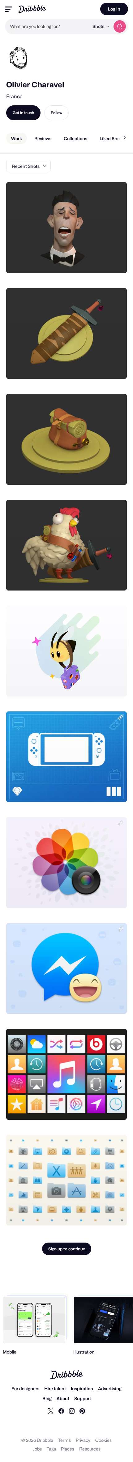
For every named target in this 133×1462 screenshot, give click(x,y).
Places (67, 1448)
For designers (25, 1388)
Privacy (83, 1440)
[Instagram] (72, 1411)
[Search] (120, 26)
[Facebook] (61, 1411)
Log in (114, 8)
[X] (51, 1411)
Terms (64, 1440)
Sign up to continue (66, 1248)
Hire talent (55, 1388)
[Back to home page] (32, 9)
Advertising (110, 1388)
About (63, 1398)
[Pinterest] (82, 1411)
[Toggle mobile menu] (8, 9)
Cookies (103, 1440)
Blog (47, 1398)
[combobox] (47, 26)
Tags (51, 1448)
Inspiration (82, 1388)
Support (82, 1398)
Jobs (37, 1448)
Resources (90, 1448)
